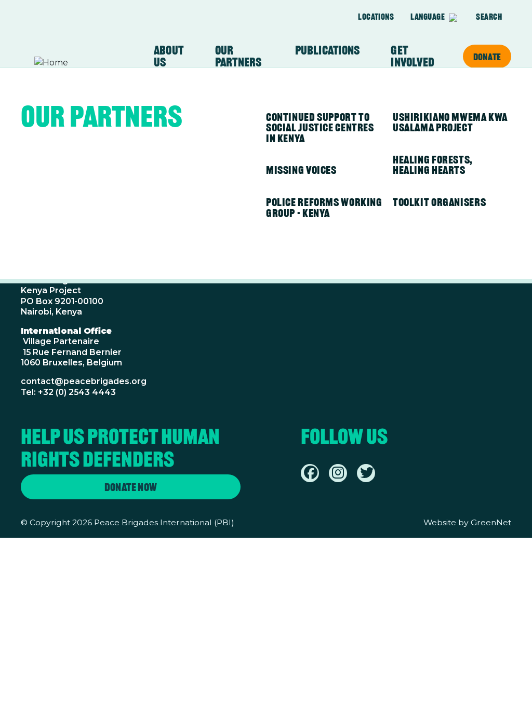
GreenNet (491, 522)
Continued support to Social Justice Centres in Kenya (320, 127)
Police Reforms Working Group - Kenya (324, 207)
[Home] (75, 63)
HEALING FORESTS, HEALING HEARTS (433, 165)
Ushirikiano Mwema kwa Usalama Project (450, 122)
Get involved (412, 56)
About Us (168, 56)
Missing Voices (301, 170)
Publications (327, 51)
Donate (487, 56)
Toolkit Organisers (439, 202)
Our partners (238, 56)
